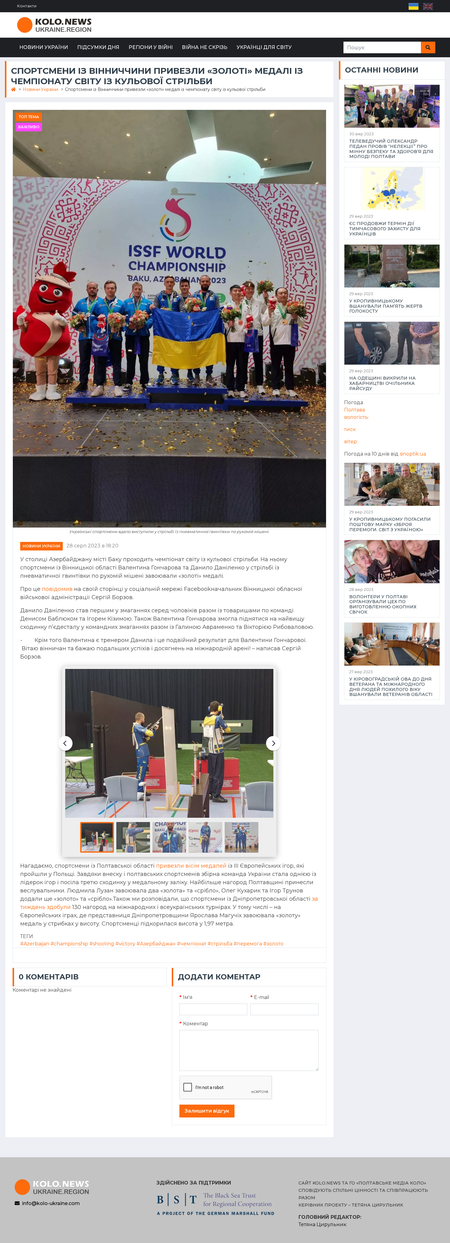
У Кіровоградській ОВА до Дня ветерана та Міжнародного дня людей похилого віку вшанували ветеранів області (391, 687)
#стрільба (220, 944)
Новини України (43, 47)
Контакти (26, 6)
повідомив (57, 589)
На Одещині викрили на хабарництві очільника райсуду (382, 383)
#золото (273, 944)
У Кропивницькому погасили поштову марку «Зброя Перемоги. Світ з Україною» (390, 524)
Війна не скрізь (204, 47)
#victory (125, 944)
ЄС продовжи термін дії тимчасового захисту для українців (385, 228)
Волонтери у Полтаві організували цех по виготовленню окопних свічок (382, 604)
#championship (69, 944)
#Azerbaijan (34, 944)
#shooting (101, 944)
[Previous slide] (65, 743)
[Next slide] (273, 743)
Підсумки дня (98, 47)
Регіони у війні (151, 47)
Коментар (193, 1024)
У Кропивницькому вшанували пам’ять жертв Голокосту (385, 306)
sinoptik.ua (413, 454)
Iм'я (186, 997)
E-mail (259, 997)
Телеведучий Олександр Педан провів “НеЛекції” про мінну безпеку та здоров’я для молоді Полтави (391, 149)
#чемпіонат (191, 944)
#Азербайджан (156, 944)
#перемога (248, 944)
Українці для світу (264, 47)
